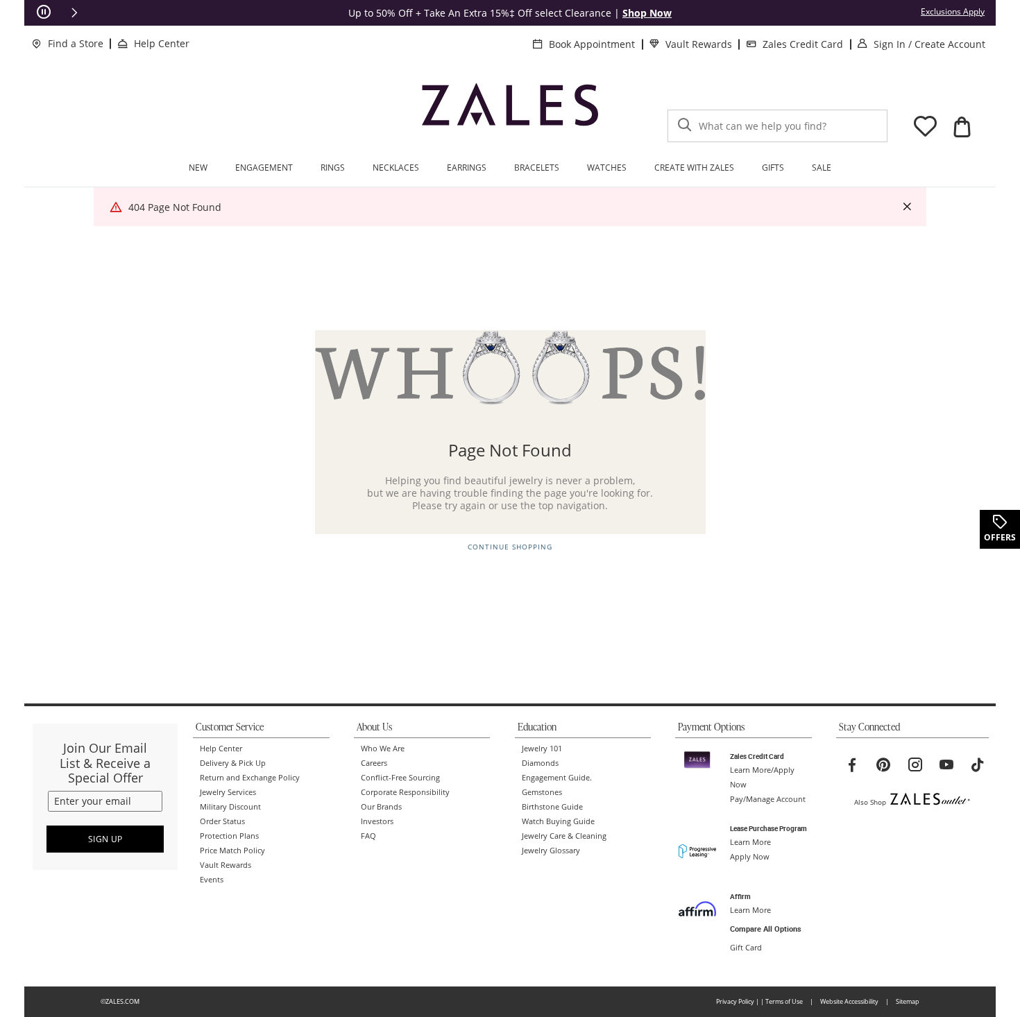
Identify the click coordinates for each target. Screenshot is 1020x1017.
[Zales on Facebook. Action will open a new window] (852, 765)
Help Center (161, 43)
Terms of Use (784, 1001)
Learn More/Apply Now (762, 777)
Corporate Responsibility (405, 792)
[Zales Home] (510, 110)
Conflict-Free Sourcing (400, 778)
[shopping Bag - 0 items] (961, 127)
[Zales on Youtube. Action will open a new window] (946, 765)
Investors (377, 821)
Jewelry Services (228, 792)
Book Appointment (592, 44)
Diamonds (540, 763)
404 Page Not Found (174, 207)
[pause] (43, 12)
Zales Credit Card (803, 44)
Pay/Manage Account (768, 799)
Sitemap (907, 1001)
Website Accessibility (849, 1001)
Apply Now (750, 857)
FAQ (368, 836)
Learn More (750, 842)
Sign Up (105, 839)
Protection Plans (229, 836)
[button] (74, 12)
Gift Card (746, 947)
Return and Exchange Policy (250, 778)
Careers (374, 763)
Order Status (222, 821)
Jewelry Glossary (551, 850)
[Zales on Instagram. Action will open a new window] (915, 765)
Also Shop (870, 802)
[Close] (906, 207)
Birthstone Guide (552, 807)
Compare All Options (765, 929)
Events (211, 879)
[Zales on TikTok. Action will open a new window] (977, 765)
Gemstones (542, 792)
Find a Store (75, 43)
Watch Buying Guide (558, 821)
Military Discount (230, 807)
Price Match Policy (232, 850)
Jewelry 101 (542, 748)
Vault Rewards (698, 44)
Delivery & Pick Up (233, 763)
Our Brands (381, 807)
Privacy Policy (735, 1001)
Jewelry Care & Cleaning (564, 836)
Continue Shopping (510, 547)
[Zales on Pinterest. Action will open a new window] (883, 765)
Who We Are (383, 748)
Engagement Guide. (557, 778)
